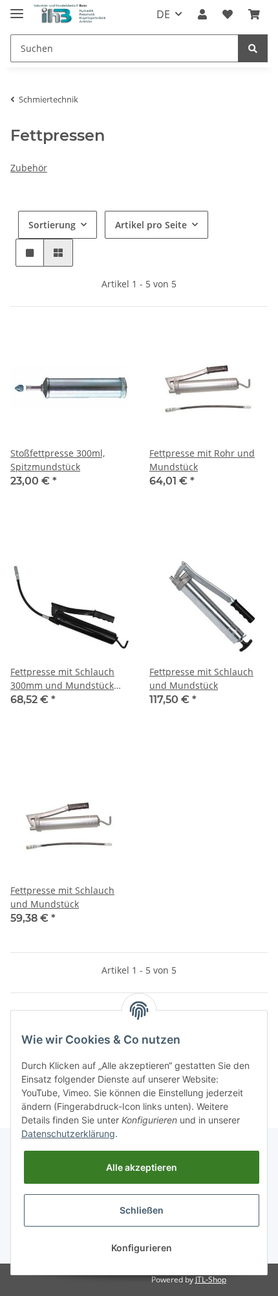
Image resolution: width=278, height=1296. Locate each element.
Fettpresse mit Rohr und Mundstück (202, 460)
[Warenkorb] (254, 14)
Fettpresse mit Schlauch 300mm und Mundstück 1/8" (62, 679)
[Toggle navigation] (16, 8)
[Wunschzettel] (228, 14)
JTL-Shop (210, 1279)
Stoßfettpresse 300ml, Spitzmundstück (57, 460)
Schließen (142, 1210)
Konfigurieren (141, 1247)
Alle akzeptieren (141, 1167)
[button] (202, 14)
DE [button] (163, 14)
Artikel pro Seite (151, 225)
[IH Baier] (70, 14)
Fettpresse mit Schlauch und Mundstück (201, 678)
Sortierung (52, 225)
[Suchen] (253, 48)
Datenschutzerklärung (68, 1133)
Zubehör (28, 168)
